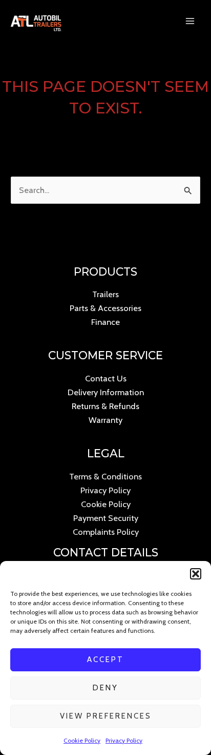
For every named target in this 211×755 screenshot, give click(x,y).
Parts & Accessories (105, 308)
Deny (105, 687)
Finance (105, 322)
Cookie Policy (82, 740)
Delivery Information (106, 392)
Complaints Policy (106, 532)
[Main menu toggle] (190, 21)
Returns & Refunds (105, 406)
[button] (196, 574)
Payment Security (105, 518)
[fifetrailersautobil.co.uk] (35, 21)
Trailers (105, 294)
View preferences (106, 716)
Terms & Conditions (105, 476)
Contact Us (105, 378)
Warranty (105, 420)
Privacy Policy (124, 740)
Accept (105, 659)
